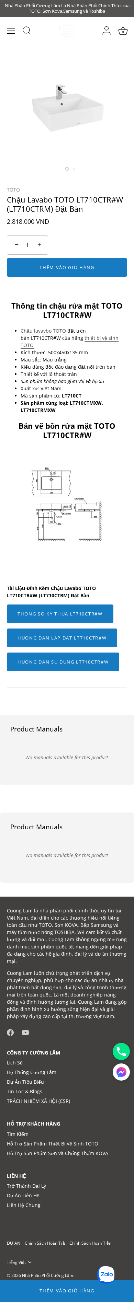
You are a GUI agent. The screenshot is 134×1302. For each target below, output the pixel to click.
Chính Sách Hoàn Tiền (90, 1243)
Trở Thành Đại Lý (26, 1186)
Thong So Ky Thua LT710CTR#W (60, 614)
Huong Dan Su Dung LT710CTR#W (63, 662)
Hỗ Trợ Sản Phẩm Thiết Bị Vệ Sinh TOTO (52, 1143)
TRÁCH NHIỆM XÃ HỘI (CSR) (38, 1101)
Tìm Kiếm (18, 1134)
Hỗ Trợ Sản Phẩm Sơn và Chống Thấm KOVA (57, 1153)
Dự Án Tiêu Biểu (25, 1082)
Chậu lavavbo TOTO (44, 330)
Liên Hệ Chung (24, 1205)
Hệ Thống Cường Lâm (31, 1072)
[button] (121, 1072)
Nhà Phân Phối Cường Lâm (47, 1275)
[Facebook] (10, 1031)
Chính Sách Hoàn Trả (45, 1243)
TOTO (13, 189)
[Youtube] (25, 1031)
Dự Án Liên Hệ (23, 1195)
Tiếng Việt (16, 1262)
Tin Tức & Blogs (24, 1091)
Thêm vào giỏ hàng (67, 1291)
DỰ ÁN (13, 1243)
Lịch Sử (15, 1062)
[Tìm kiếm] (26, 31)
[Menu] (11, 30)
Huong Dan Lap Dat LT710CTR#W (62, 638)
